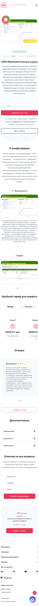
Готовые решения (19, 52)
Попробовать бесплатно (20, 113)
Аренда (10, 307)
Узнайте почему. (19, 525)
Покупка (28, 307)
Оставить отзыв (19, 410)
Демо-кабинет (19, 131)
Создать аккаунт (19, 531)
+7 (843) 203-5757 (6, 592)
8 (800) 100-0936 (5, 589)
